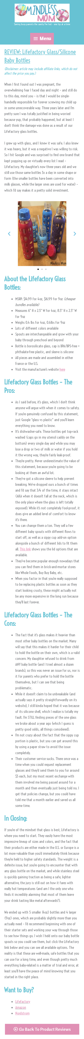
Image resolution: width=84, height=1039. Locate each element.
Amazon (20, 1007)
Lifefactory (22, 1001)
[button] (9, 233)
